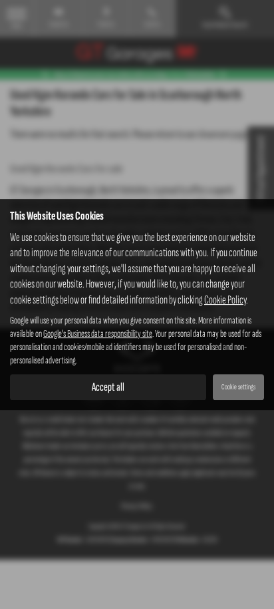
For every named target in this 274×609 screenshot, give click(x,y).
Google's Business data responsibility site (97, 333)
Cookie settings (238, 387)
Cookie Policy (225, 300)
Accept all (108, 387)
